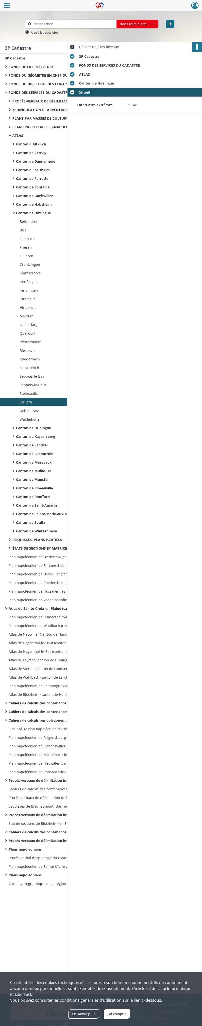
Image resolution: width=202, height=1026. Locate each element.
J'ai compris (116, 1014)
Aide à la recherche (44, 32)
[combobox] (137, 24)
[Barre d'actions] (197, 47)
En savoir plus (83, 1014)
